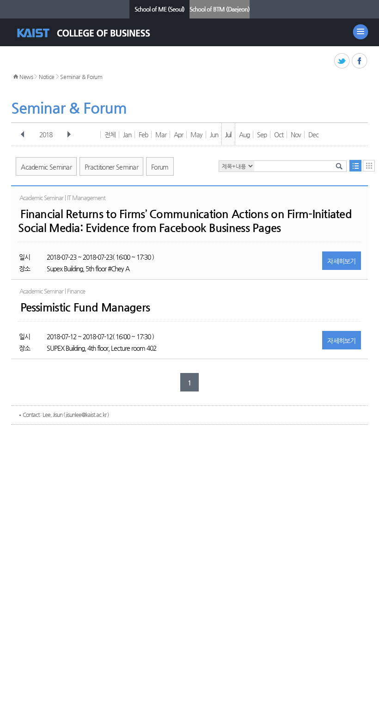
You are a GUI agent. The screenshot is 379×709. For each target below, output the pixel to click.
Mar (160, 134)
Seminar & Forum (81, 76)
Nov (296, 134)
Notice (47, 76)
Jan (127, 134)
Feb (143, 134)
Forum (160, 167)
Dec (313, 134)
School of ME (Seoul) (159, 9)
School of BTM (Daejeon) (220, 9)
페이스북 (360, 61)
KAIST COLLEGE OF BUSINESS (92, 33)
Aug (244, 134)
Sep (262, 134)
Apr (178, 134)
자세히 (341, 261)
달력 (369, 165)
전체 (110, 134)
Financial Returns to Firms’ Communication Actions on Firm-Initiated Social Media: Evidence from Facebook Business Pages (185, 221)
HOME (15, 76)
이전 (22, 134)
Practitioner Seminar (111, 167)
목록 (355, 165)
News (26, 76)
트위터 (342, 61)
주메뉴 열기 (360, 32)
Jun (214, 134)
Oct (278, 134)
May (196, 134)
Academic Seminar (46, 167)
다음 (68, 134)
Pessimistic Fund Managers (85, 307)
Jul (228, 134)
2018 (45, 134)
